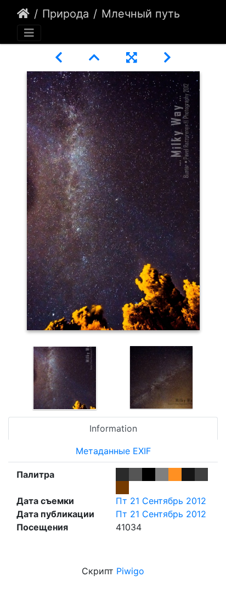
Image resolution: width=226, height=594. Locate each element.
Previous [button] (8, 377)
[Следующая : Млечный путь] (167, 57)
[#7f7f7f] (161, 474)
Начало (23, 13)
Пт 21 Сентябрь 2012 (161, 500)
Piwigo (130, 570)
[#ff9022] (175, 474)
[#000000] (148, 474)
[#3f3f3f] (201, 474)
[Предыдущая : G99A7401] (59, 57)
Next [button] (217, 377)
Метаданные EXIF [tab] (113, 450)
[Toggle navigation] (29, 33)
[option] (64, 377)
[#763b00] (122, 487)
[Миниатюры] (94, 57)
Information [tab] (113, 428)
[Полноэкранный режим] (131, 57)
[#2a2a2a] (122, 474)
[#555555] (135, 474)
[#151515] (188, 474)
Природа (65, 13)
